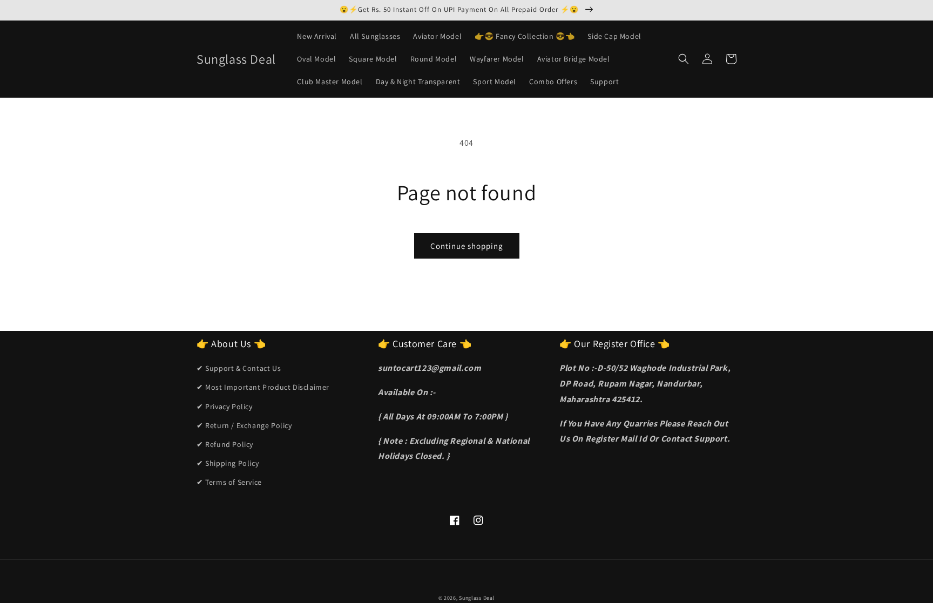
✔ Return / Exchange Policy (244, 425)
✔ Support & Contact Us (239, 368)
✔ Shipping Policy (228, 463)
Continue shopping (466, 246)
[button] (683, 59)
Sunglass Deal (477, 597)
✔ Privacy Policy (225, 406)
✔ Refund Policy (225, 444)
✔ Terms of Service (229, 482)
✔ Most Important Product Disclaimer (263, 387)
